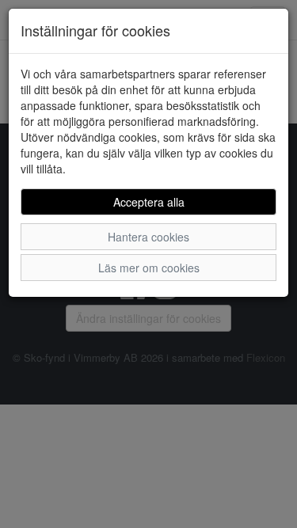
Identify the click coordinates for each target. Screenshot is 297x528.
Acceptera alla (149, 202)
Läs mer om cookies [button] (149, 267)
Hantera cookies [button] (148, 237)
